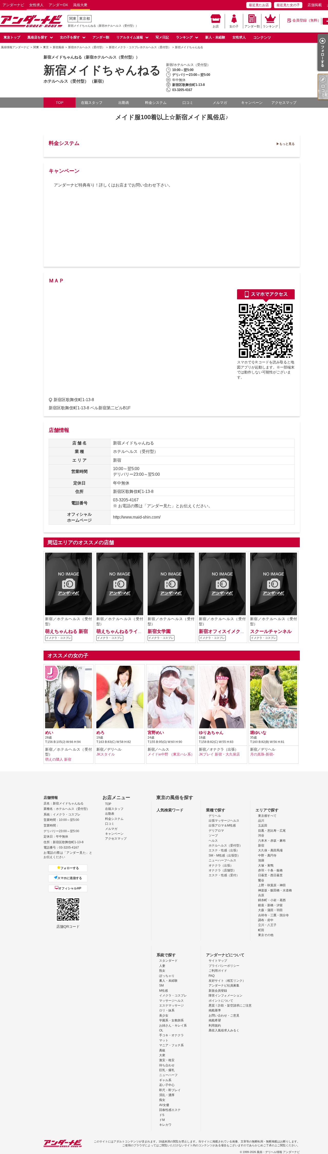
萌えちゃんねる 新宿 (66, 631)
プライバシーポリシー (224, 966)
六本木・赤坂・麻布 (272, 840)
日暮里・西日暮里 (270, 875)
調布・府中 (265, 920)
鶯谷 (261, 880)
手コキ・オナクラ (171, 1035)
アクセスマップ (283, 103)
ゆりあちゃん (211, 732)
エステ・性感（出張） (224, 850)
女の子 (234, 26)
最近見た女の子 (288, 5)
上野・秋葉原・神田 (272, 885)
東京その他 (265, 935)
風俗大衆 (80, 5)
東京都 (84, 18)
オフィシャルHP (69, 888)
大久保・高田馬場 (270, 850)
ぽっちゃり (167, 976)
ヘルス (213, 840)
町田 (261, 930)
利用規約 (215, 1025)
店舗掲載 (315, 5)
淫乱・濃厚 (167, 1095)
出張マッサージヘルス (224, 820)
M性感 (163, 990)
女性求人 (36, 5)
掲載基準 (215, 1010)
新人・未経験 (215, 37)
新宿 (261, 845)
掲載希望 (215, 1020)
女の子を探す (70, 37)
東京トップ (12, 37)
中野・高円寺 (267, 855)
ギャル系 (165, 1080)
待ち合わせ (167, 1065)
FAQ (211, 976)
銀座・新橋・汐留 (270, 905)
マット (163, 1040)
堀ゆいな (258, 732)
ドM (162, 1120)
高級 (162, 1050)
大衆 (162, 1055)
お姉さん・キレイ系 (173, 1025)
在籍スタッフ (91, 103)
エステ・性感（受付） (224, 875)
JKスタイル (105, 754)
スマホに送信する (69, 878)
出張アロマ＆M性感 (222, 825)
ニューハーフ (168, 1075)
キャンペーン (252, 103)
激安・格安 (167, 1060)
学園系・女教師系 (171, 1020)
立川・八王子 (267, 925)
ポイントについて (221, 1000)
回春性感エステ (170, 1110)
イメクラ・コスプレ (173, 995)
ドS (161, 1115)
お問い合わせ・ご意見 (224, 1015)
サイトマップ (218, 960)
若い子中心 (167, 1085)
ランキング (270, 26)
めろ (100, 732)
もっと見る (287, 144)
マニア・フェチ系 (171, 1045)
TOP (59, 103)
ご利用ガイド (218, 970)
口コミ (187, 103)
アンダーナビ (13, 5)
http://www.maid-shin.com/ (136, 517)
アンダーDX (58, 5)
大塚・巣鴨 (265, 865)
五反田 (262, 825)
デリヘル (215, 816)
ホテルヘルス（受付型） (225, 845)
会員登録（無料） (306, 20)
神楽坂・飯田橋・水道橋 (275, 890)
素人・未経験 (168, 980)
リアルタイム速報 (129, 37)
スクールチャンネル (271, 631)
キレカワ (165, 1125)
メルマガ (220, 103)
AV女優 (164, 1105)
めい (49, 732)
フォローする (69, 868)
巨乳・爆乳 (167, 1070)
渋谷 (261, 835)
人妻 (162, 966)
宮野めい (156, 732)
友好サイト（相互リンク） (227, 980)
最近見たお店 (259, 5)
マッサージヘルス (171, 1000)
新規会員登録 (218, 990)
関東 (72, 18)
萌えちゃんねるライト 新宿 (124, 631)
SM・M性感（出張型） (224, 855)
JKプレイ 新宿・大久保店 (219, 754)
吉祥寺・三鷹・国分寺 (273, 915)
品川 (261, 820)
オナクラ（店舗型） (222, 870)
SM (161, 985)
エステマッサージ (171, 1005)
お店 (216, 26)
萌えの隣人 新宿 (58, 759)
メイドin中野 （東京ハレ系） (171, 754)
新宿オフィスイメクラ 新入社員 (232, 631)
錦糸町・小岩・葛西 (272, 900)
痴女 (162, 1100)
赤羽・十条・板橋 (270, 870)
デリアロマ (216, 830)
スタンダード (168, 960)
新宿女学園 (159, 631)
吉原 (261, 895)
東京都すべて (267, 816)
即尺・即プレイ (170, 1090)
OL (161, 1030)
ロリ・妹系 (167, 1010)
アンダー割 (252, 26)
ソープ (213, 835)
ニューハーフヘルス (222, 860)
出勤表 (123, 103)
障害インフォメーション (225, 995)
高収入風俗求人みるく (224, 1030)
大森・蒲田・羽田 (270, 910)
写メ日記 (162, 37)
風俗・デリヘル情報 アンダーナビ (278, 1151)
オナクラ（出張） (221, 865)
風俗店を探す (37, 37)
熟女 (162, 970)
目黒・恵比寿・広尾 (272, 830)
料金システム (156, 103)
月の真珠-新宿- (262, 754)
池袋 (261, 860)
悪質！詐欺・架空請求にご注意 (230, 1005)
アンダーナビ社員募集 (224, 985)
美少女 (163, 1015)
